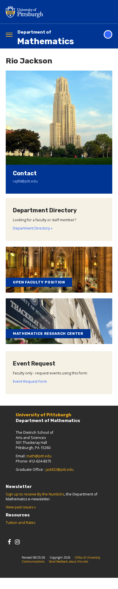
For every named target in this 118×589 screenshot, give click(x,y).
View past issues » (21, 507)
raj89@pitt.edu (25, 181)
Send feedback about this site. (69, 561)
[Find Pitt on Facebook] (9, 541)
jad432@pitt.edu (60, 469)
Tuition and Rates (20, 522)
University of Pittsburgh (47, 12)
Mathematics (45, 38)
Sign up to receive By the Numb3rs (35, 494)
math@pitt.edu (39, 456)
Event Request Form (30, 381)
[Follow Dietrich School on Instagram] (17, 541)
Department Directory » (32, 228)
